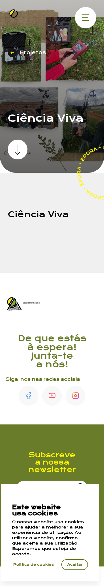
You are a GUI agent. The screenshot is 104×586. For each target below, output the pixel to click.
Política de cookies (33, 564)
